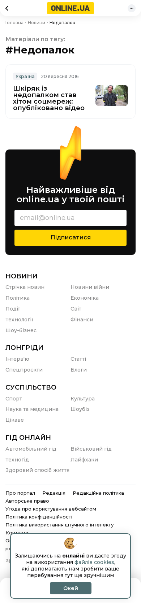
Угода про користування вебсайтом (50, 509)
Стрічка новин (24, 287)
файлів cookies (94, 562)
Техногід (17, 459)
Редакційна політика (98, 493)
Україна (25, 76)
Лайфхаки (84, 459)
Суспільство (30, 387)
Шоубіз (80, 409)
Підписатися (70, 237)
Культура (82, 398)
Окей (70, 588)
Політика (17, 298)
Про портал (20, 493)
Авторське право (27, 501)
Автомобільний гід (30, 449)
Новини (21, 276)
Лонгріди (24, 348)
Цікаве (14, 420)
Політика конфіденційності (38, 517)
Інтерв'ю (17, 359)
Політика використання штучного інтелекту (59, 525)
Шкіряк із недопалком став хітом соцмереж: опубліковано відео (49, 98)
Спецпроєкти (24, 369)
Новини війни (89, 287)
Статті (78, 359)
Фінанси (81, 319)
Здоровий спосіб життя (37, 470)
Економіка (84, 298)
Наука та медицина (32, 409)
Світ (75, 308)
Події (12, 308)
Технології (19, 319)
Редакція (53, 493)
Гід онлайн (28, 438)
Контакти (17, 532)
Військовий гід (91, 449)
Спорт (13, 398)
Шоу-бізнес (21, 330)
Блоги (78, 369)
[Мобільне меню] (132, 8)
